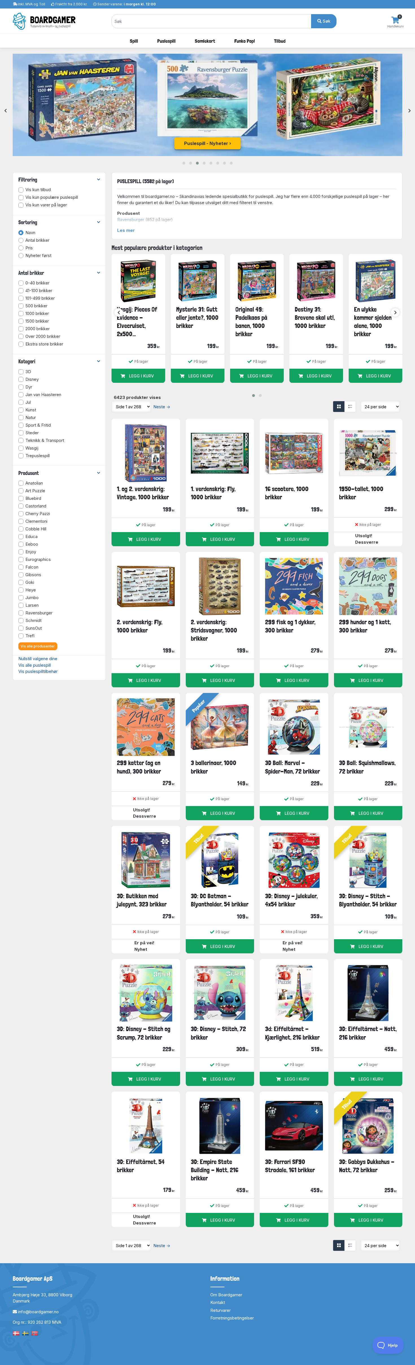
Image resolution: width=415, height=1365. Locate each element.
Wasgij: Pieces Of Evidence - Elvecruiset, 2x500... (137, 322)
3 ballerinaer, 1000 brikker (213, 767)
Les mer (126, 230)
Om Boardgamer (226, 1294)
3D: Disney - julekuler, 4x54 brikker (291, 900)
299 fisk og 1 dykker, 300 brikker (290, 626)
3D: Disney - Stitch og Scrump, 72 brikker (144, 1033)
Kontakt (217, 1302)
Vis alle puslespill (34, 665)
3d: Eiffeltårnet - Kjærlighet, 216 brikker (292, 1033)
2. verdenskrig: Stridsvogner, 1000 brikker (214, 630)
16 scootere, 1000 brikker (287, 493)
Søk (326, 21)
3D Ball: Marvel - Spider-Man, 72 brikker (292, 767)
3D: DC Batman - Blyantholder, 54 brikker (219, 900)
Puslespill (166, 41)
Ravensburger (130, 219)
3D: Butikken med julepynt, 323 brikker (142, 900)
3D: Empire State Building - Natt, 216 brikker (214, 1170)
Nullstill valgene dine (37, 658)
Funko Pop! (244, 41)
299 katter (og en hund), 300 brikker (139, 767)
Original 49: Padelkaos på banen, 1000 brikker (251, 322)
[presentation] (5, 111)
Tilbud (279, 41)
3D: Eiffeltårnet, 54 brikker (141, 1166)
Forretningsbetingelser (232, 1318)
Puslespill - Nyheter (206, 143)
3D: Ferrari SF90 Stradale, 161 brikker (290, 1166)
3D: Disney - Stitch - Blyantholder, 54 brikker (368, 900)
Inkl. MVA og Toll (31, 4)
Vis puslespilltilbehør (38, 671)
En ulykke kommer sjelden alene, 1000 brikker (373, 322)
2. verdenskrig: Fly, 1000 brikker (139, 626)
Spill (134, 41)
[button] (183, 163)
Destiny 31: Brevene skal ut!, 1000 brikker (315, 318)
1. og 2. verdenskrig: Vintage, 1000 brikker (143, 493)
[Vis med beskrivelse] (350, 406)
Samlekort (205, 41)
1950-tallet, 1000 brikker (361, 493)
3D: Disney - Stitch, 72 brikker (218, 1033)
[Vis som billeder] (338, 406)
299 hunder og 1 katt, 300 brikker (365, 626)
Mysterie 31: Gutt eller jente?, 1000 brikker (197, 318)
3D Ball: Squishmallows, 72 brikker (367, 767)
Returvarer (220, 1310)
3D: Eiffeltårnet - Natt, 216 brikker (368, 1033)
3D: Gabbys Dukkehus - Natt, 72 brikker (366, 1166)
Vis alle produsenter (38, 646)
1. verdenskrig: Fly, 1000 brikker (213, 493)
